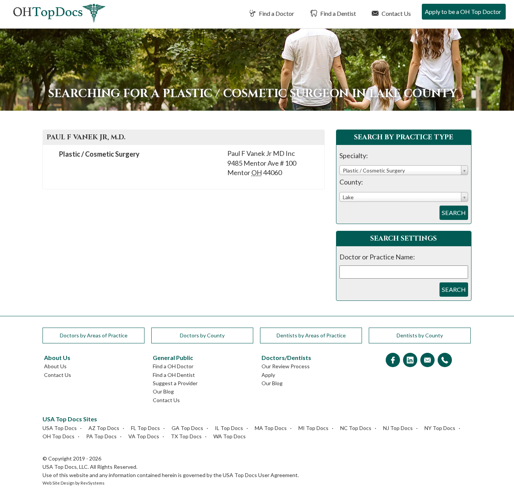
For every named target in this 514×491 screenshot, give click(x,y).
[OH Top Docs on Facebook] (393, 360)
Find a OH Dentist (174, 375)
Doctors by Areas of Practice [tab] (94, 335)
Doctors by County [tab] (202, 335)
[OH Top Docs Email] (427, 360)
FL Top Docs (145, 428)
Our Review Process (286, 366)
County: (351, 182)
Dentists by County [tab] (420, 335)
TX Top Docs (186, 436)
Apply (268, 375)
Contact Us (395, 13)
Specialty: (353, 155)
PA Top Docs (101, 436)
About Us (55, 366)
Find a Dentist (337, 13)
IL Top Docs (229, 428)
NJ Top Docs (398, 428)
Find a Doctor (276, 13)
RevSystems (93, 482)
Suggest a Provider (175, 383)
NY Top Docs (439, 428)
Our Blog (163, 391)
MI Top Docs (313, 428)
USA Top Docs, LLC (65, 467)
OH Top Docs (59, 436)
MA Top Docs (271, 428)
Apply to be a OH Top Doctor (463, 11)
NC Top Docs (355, 428)
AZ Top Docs (103, 428)
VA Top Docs (143, 436)
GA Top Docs (187, 428)
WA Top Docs (229, 436)
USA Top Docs (60, 428)
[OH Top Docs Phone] (445, 360)
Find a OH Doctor (173, 366)
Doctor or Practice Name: (377, 257)
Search (454, 212)
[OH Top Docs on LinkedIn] (410, 360)
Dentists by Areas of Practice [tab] (311, 335)
